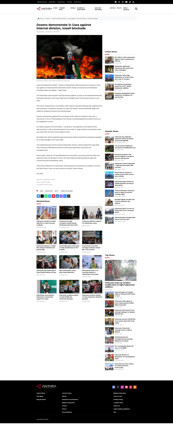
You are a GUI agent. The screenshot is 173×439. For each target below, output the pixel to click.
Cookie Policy (118, 402)
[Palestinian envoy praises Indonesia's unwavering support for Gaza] (46, 286)
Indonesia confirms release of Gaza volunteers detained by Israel (92, 297)
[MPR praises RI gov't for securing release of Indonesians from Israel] (92, 262)
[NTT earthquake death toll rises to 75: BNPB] (109, 349)
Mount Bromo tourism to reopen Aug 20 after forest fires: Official (124, 174)
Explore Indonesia (98, 8)
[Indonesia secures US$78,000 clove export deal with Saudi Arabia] (109, 322)
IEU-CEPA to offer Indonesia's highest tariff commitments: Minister (125, 59)
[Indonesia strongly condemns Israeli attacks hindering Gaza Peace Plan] (69, 212)
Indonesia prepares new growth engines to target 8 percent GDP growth (124, 156)
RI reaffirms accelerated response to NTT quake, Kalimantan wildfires (123, 86)
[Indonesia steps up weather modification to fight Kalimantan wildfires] (121, 270)
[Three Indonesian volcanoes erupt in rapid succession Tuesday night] (109, 193)
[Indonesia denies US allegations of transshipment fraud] (109, 357)
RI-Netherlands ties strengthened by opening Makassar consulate (124, 339)
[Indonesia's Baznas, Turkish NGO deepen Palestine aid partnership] (46, 237)
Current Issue (62, 8)
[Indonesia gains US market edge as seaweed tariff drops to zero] (109, 295)
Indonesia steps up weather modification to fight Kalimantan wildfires (120, 285)
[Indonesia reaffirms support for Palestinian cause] (92, 212)
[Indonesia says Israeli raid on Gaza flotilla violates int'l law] (46, 262)
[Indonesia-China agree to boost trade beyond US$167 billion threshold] (109, 304)
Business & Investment (81, 8)
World (73, 8)
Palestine (48, 191)
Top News (69, 2)
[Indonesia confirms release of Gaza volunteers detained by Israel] (92, 286)
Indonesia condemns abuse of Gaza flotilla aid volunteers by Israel (68, 297)
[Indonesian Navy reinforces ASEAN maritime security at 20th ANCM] (109, 184)
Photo (119, 8)
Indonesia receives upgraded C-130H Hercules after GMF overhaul (125, 165)
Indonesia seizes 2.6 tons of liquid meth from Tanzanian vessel (124, 210)
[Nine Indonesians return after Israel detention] (69, 262)
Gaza (41, 191)
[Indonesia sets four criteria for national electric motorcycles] (109, 366)
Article (112, 8)
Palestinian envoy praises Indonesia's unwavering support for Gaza (45, 297)
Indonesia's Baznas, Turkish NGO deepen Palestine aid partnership (46, 248)
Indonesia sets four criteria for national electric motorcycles (124, 365)
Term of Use (118, 396)
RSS (115, 412)
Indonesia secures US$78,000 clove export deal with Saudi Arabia (125, 321)
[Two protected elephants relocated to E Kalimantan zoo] (109, 148)
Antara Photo (77, 2)
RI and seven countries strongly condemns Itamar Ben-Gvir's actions (91, 248)
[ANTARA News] (44, 8)
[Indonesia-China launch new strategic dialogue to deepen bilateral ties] (109, 313)
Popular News (61, 2)
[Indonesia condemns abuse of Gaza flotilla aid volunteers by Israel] (69, 286)
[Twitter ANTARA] (119, 2)
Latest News (52, 2)
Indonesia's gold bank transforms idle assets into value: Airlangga (124, 68)
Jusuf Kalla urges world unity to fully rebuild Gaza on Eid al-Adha (69, 248)
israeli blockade (67, 191)
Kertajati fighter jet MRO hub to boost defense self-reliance (125, 201)
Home (55, 8)
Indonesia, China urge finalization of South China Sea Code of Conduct (124, 77)
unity (57, 191)
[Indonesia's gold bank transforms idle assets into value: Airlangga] (109, 69)
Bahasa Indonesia (42, 2)
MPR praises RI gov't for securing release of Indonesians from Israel (90, 272)
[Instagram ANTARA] (123, 2)
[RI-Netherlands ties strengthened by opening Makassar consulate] (109, 340)
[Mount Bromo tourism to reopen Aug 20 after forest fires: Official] (109, 175)
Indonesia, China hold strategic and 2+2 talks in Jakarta (123, 330)
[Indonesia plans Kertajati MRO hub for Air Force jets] (109, 220)
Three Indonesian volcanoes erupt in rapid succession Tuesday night (124, 192)
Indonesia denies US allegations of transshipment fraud (125, 356)
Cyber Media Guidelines (122, 409)
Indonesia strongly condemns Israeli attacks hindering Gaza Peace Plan (68, 223)
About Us (117, 406)
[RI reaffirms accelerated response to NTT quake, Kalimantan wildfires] (109, 87)
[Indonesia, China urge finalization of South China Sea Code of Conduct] (109, 78)
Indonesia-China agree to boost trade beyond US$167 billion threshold (124, 303)
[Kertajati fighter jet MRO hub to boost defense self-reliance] (109, 202)
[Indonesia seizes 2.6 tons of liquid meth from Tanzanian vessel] (109, 211)
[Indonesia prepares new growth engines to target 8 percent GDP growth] (109, 157)
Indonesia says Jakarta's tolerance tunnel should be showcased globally (124, 138)
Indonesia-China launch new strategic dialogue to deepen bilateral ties (125, 312)
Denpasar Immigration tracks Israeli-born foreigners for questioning (125, 95)
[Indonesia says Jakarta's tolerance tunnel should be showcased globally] (109, 139)
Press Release (126, 8)
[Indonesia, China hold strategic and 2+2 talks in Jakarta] (109, 331)
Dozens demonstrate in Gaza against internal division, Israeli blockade (75, 18)
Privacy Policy (118, 399)
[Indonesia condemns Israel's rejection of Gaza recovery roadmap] (46, 212)
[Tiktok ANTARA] (130, 2)
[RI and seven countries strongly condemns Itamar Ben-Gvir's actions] (92, 237)
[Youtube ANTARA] (126, 2)
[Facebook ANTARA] (116, 2)
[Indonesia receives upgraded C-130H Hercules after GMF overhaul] (109, 166)
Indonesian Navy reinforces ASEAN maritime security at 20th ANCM (124, 183)
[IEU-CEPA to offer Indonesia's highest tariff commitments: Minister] (109, 60)
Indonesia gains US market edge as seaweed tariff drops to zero (125, 294)
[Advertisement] (121, 35)
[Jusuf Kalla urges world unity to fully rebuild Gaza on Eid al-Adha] (69, 237)
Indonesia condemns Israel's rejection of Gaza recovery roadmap (46, 223)
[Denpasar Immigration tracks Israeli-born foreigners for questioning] (109, 96)
